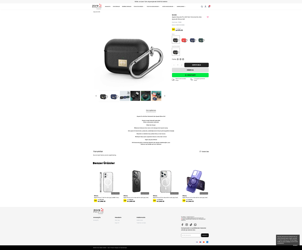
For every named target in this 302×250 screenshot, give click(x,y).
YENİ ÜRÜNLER (116, 6)
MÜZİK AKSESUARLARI (167, 6)
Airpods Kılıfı (96, 12)
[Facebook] (182, 224)
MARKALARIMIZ (181, 6)
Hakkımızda (140, 220)
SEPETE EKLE (196, 65)
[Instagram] (186, 224)
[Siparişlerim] (205, 7)
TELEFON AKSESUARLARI (153, 6)
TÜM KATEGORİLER (138, 6)
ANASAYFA (107, 6)
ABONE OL (205, 235)
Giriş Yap (117, 220)
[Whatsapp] (195, 224)
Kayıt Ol (117, 223)
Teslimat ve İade (141, 223)
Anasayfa (95, 220)
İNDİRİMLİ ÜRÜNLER (126, 6)
